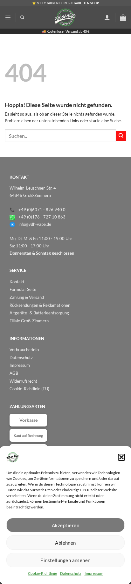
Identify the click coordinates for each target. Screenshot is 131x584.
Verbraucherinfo (24, 349)
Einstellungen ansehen (65, 560)
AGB (14, 373)
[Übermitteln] (121, 136)
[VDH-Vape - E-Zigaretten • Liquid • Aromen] (65, 17)
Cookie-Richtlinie (42, 573)
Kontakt (17, 281)
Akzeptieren (65, 525)
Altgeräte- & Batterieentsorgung (39, 312)
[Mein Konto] (107, 17)
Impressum (94, 573)
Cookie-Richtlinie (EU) (29, 388)
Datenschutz (70, 573)
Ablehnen (65, 543)
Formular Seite (23, 289)
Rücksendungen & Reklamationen (40, 305)
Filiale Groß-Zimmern (29, 320)
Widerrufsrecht (23, 381)
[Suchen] (22, 17)
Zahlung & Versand (27, 297)
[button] (121, 457)
